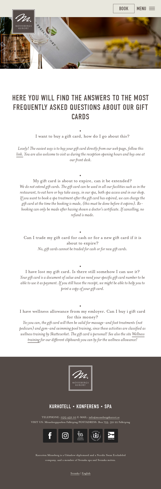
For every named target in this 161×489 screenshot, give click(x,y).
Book (123, 8)
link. (19, 154)
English (86, 473)
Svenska (75, 473)
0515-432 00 (68, 417)
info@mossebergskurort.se (104, 417)
